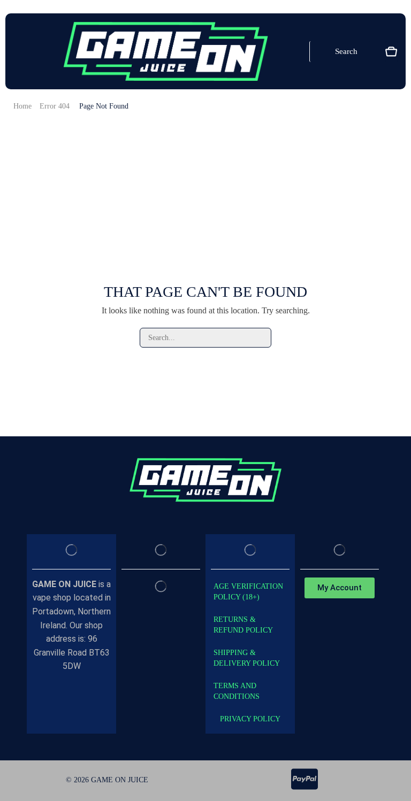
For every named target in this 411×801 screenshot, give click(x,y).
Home (22, 106)
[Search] (261, 338)
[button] (17, 51)
